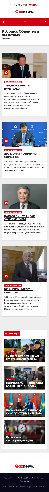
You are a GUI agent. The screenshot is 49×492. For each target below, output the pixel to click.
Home (4, 487)
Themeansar (24, 481)
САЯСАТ (9, 406)
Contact (11, 487)
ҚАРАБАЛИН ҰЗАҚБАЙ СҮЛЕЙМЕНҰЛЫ (19, 218)
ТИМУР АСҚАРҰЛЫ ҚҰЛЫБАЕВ (17, 87)
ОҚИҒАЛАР (10, 352)
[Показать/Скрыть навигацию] (25, 22)
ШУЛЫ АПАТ (11, 379)
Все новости (20, 487)
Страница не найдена (35, 487)
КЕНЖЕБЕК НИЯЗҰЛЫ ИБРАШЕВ (18, 291)
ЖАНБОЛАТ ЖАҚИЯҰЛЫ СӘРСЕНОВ (20, 155)
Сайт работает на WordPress (15, 478)
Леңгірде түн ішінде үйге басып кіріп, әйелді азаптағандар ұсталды (24, 386)
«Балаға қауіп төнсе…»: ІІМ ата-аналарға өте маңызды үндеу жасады (24, 358)
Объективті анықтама (13, 82)
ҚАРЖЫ (9, 433)
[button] (46, 22)
